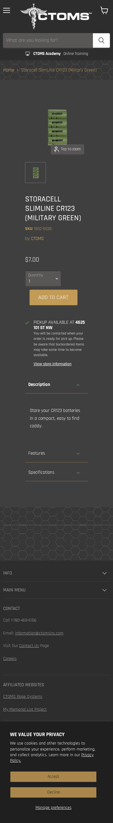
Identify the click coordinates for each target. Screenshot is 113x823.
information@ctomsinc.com (39, 633)
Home (8, 70)
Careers (10, 658)
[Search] (101, 40)
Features (36, 453)
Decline (53, 792)
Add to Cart (53, 297)
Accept (53, 776)
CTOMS (37, 239)
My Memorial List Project (25, 709)
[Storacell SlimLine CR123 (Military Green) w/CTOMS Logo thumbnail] (35, 173)
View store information (53, 364)
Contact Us (29, 646)
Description (39, 384)
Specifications (41, 472)
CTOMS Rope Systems (22, 696)
